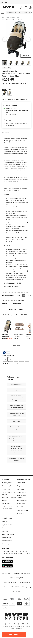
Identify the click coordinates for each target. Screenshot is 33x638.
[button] (17, 111)
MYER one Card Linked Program (7, 508)
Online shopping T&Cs (16, 578)
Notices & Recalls (22, 510)
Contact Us (21, 489)
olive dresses (16, 421)
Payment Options (7, 486)
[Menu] (2, 12)
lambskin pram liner (16, 390)
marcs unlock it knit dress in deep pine (16, 459)
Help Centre (21, 483)
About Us (5, 531)
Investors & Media (8, 534)
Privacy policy (26, 587)
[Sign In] (21, 7)
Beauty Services (22, 500)
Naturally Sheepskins (9, 71)
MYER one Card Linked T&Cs (11, 587)
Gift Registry (21, 504)
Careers (4, 528)
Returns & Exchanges (9, 497)
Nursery (8, 17)
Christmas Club (7, 541)
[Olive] (4, 93)
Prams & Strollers (6, 19)
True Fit (4, 500)
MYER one (5, 521)
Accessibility (21, 513)
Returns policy (6, 573)
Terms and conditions (10, 582)
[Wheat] (9, 93)
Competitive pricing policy (22, 573)
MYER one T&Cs (25, 582)
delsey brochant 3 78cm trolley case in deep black (16, 406)
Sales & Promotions (23, 507)
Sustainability (6, 537)
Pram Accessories (17, 19)
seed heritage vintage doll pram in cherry (17, 414)
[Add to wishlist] (28, 634)
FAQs (19, 486)
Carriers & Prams (15, 17)
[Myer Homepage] (8, 8)
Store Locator (21, 492)
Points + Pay (6, 489)
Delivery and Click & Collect (8, 493)
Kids (3, 17)
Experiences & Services (21, 496)
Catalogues (6, 504)
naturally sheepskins (16, 384)
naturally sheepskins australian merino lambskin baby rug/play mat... (16, 398)
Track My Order (7, 483)
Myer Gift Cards (7, 525)
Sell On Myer (6, 544)
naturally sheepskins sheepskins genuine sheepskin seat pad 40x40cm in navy (16, 450)
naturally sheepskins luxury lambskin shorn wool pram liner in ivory (16, 439)
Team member (16, 591)
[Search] (29, 12)
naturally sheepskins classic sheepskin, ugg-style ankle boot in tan (16, 429)
